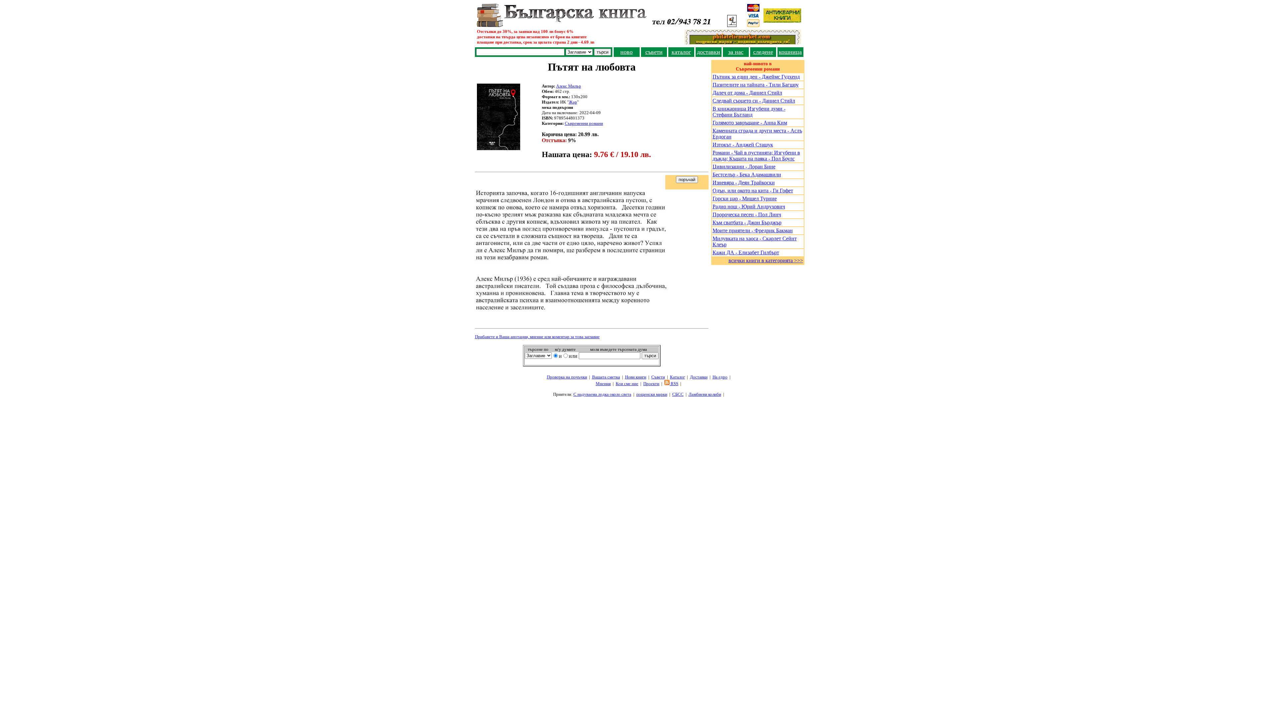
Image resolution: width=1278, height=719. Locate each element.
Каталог (677, 376)
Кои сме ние (627, 383)
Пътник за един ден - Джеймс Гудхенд (756, 77)
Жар (573, 102)
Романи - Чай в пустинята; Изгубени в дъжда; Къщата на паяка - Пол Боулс (756, 155)
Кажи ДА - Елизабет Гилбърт (746, 252)
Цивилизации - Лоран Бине (744, 166)
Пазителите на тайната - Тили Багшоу (756, 85)
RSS (674, 383)
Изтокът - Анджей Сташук (743, 144)
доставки (708, 52)
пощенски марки (651, 394)
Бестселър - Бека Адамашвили (747, 174)
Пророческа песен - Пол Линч (747, 214)
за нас (736, 52)
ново (626, 52)
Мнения (603, 383)
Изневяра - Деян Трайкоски (744, 182)
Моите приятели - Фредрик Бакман (753, 230)
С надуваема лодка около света (602, 394)
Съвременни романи (584, 123)
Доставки (699, 376)
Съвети (658, 376)
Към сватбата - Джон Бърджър (747, 222)
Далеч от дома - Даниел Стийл (747, 93)
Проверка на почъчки (567, 376)
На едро (720, 376)
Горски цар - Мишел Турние (745, 198)
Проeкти (651, 383)
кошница (790, 52)
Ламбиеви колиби (705, 394)
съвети (654, 52)
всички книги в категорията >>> (766, 260)
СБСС (678, 394)
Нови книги (635, 376)
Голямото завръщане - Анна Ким (750, 122)
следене (763, 52)
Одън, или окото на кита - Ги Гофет (753, 190)
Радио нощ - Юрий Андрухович (749, 206)
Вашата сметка (606, 376)
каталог (681, 52)
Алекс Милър (568, 86)
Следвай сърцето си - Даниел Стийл (754, 101)
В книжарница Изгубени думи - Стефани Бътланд (749, 112)
